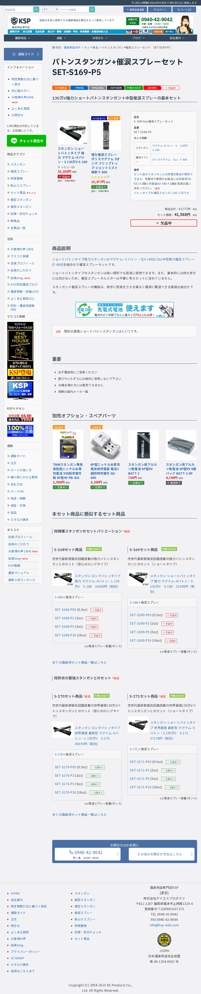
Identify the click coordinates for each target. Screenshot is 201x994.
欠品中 (172, 88)
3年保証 (79, 87)
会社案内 (175, 38)
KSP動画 (14, 565)
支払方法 (17, 484)
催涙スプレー (20, 171)
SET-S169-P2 (140, 623)
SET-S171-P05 (140, 761)
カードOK (17, 491)
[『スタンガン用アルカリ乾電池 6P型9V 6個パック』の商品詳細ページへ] (181, 432)
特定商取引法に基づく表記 (29, 906)
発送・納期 (18, 498)
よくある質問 (21, 108)
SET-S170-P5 (64, 783)
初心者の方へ (21, 91)
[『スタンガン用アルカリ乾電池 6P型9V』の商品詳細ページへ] (143, 432)
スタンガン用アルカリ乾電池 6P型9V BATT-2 (142, 469)
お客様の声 (18, 938)
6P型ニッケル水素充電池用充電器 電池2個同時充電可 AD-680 (105, 471)
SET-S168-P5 (64, 626)
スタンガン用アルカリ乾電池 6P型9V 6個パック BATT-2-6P (181, 469)
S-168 (59, 597)
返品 (14, 512)
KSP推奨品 (61, 87)
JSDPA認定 (116, 87)
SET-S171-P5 (140, 778)
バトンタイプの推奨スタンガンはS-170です (161, 193)
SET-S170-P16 (65, 792)
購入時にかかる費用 (24, 477)
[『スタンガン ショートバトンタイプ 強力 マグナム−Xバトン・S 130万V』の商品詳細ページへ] (72, 123)
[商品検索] (36, 9)
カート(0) (186, 9)
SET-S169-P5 (140, 631)
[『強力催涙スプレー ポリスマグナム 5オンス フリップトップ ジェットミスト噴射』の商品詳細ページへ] (106, 123)
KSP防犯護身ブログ (24, 284)
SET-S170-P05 (65, 767)
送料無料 (152, 87)
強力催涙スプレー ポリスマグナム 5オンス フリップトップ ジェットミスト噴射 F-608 (105, 163)
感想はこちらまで (23, 971)
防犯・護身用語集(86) (23, 306)
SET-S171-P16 (140, 787)
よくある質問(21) (22, 298)
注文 (14, 463)
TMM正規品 (97, 87)
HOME (15, 893)
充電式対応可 (134, 87)
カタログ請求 (20, 519)
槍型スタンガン (21, 207)
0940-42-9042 (87, 854)
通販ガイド (18, 456)
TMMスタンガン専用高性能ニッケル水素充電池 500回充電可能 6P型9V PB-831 (68, 471)
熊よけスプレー (21, 185)
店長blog (20, 278)
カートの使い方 (21, 470)
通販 (59, 38)
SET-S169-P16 (140, 640)
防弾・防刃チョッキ (24, 214)
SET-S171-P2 (140, 770)
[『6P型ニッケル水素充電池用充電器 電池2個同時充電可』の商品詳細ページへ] (105, 432)
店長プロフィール (23, 263)
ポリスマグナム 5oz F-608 (169, 159)
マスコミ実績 (20, 256)
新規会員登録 (137, 9)
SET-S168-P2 (64, 618)
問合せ (15, 926)
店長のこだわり (21, 270)
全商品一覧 (18, 228)
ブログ (136, 38)
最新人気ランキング (21, 580)
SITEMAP (17, 958)
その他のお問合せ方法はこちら (159, 854)
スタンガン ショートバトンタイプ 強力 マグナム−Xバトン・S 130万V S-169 (72, 155)
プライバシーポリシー (26, 951)
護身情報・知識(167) (25, 291)
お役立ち (97, 38)
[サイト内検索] (92, 9)
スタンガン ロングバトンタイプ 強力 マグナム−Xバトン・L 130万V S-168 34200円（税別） (98, 581)
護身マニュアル (18, 573)
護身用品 (20, 38)
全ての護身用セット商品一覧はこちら (79, 662)
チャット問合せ (28, 140)
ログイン (161, 9)
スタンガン (18, 164)
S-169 (134, 602)
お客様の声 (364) (22, 249)
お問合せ (18, 115)
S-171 (126, 331)
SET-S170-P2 (64, 775)
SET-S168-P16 (65, 635)
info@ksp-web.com (164, 925)
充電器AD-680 (158, 183)
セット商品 (23, 192)
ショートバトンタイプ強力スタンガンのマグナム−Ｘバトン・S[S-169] (103, 259)
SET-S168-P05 (65, 609)
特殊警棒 (17, 178)
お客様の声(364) (23, 97)
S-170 (59, 754)
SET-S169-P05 (140, 614)
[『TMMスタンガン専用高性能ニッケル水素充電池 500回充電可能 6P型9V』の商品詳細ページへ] (68, 432)
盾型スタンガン (21, 199)
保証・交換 (18, 505)
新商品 (15, 221)
